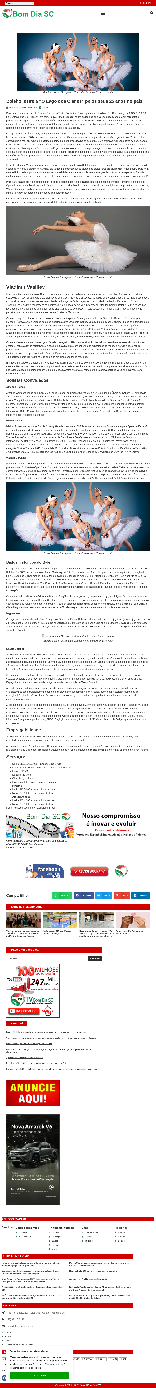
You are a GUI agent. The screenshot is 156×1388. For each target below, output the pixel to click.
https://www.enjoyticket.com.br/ (40, 782)
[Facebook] (5, 1378)
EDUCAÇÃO (87, 1359)
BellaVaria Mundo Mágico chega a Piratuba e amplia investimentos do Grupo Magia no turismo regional (51, 1069)
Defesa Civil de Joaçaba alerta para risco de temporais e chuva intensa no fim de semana (46, 1032)
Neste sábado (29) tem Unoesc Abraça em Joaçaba (29, 1043)
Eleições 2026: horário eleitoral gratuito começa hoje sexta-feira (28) (36, 1063)
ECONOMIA (73, 1359)
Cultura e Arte (48, 107)
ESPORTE (101, 1359)
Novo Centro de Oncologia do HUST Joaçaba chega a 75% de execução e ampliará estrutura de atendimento (60, 933)
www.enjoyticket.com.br (136, 619)
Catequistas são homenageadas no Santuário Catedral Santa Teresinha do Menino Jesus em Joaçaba (51, 1038)
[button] (103, 13)
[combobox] (46, 958)
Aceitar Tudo (40, 1375)
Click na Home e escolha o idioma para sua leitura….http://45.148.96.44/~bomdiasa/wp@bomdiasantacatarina (36, 844)
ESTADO (113, 1359)
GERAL (123, 1359)
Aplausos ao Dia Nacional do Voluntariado (24, 1057)
